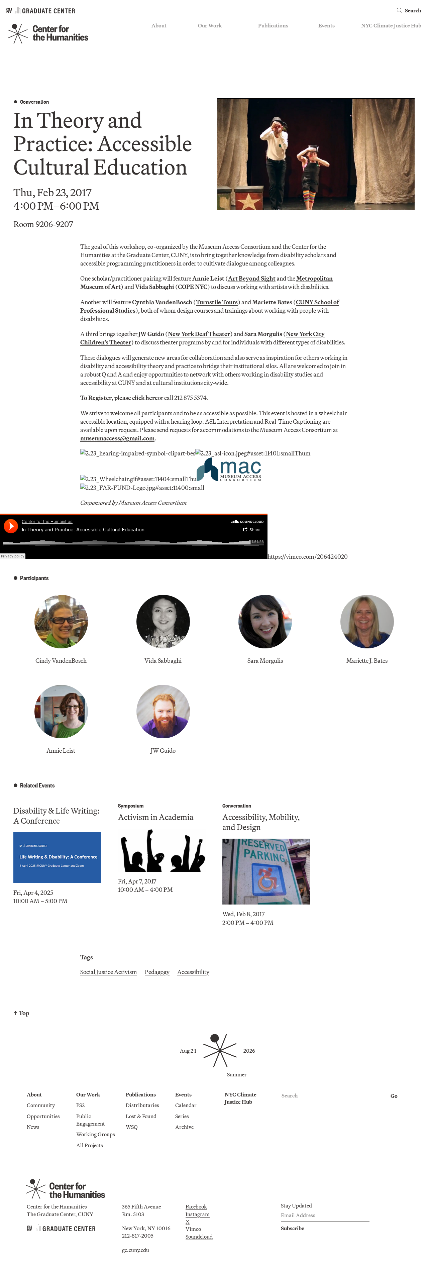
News (157, 55)
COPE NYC (192, 287)
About (159, 25)
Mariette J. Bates (367, 660)
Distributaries (275, 35)
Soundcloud (199, 1236)
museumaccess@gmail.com (117, 438)
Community (165, 35)
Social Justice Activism (108, 972)
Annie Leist (61, 750)
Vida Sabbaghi (163, 660)
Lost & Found (273, 45)
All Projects (211, 75)
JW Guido (163, 750)
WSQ (264, 55)
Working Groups (217, 65)
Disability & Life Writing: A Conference (56, 816)
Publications (273, 25)
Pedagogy (157, 972)
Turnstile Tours (217, 302)
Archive (327, 55)
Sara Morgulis (265, 660)
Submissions (333, 65)
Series (325, 45)
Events (326, 25)
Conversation (34, 101)
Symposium (131, 805)
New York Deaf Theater (199, 334)
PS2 (202, 35)
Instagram (198, 1214)
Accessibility (193, 972)
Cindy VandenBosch (61, 660)
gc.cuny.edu (135, 1250)
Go (394, 1095)
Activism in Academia (155, 817)
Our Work (210, 25)
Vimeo (193, 1229)
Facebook (196, 1206)
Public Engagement (220, 55)
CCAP (205, 45)
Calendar (329, 35)
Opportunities (168, 45)
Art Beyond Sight (252, 278)
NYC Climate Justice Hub (391, 25)
